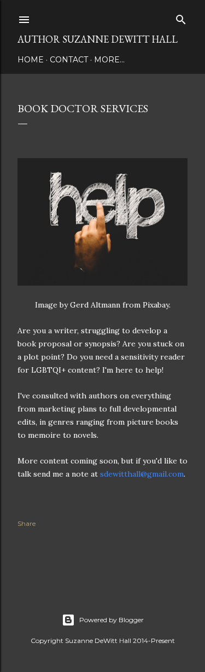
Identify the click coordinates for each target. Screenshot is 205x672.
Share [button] (26, 523)
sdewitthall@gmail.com (142, 474)
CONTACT (69, 60)
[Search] (181, 17)
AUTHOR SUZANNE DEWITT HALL (97, 39)
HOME (30, 60)
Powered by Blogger (111, 620)
